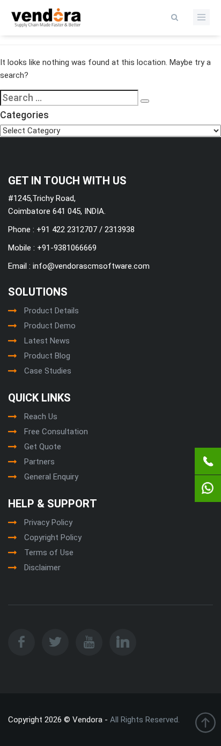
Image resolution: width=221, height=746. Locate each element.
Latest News (47, 341)
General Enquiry (51, 477)
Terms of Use (48, 552)
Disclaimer (42, 567)
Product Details (51, 310)
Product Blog (47, 356)
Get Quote (42, 446)
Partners (39, 462)
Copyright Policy (53, 537)
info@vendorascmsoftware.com (90, 266)
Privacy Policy (48, 522)
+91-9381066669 (66, 248)
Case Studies (47, 371)
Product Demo (50, 326)
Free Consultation (56, 431)
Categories (24, 114)
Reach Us (40, 416)
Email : (19, 266)
